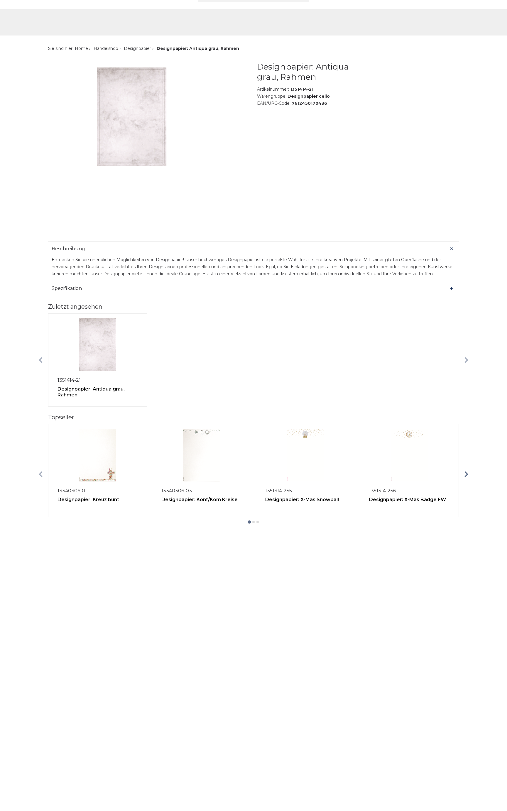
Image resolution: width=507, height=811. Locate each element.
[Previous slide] (40, 360)
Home (81, 48)
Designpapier (137, 48)
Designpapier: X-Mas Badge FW (407, 499)
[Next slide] (466, 360)
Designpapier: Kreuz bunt (88, 499)
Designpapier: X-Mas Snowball (302, 499)
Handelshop (106, 48)
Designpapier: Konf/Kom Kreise (199, 499)
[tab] (249, 521)
